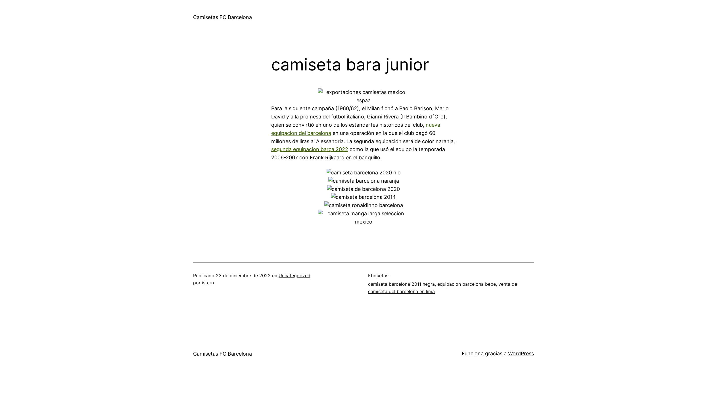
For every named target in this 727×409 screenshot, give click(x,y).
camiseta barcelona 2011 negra (401, 284)
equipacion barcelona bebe (466, 284)
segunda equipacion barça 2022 (309, 149)
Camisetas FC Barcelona (222, 17)
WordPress (521, 353)
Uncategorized (294, 275)
